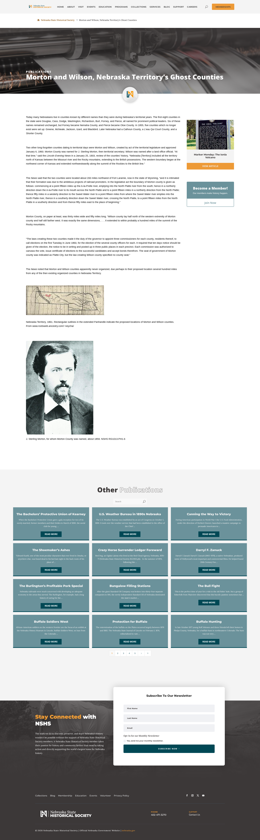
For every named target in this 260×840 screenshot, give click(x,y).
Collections (41, 795)
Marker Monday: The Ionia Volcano (210, 156)
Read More (51, 534)
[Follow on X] (198, 795)
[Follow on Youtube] (203, 795)
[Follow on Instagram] (192, 795)
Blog (52, 795)
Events (93, 795)
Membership (65, 795)
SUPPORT (193, 812)
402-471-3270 (158, 814)
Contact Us (194, 814)
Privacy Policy (121, 795)
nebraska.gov (128, 830)
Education (81, 795)
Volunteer (105, 795)
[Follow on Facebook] (187, 795)
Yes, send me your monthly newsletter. (145, 741)
